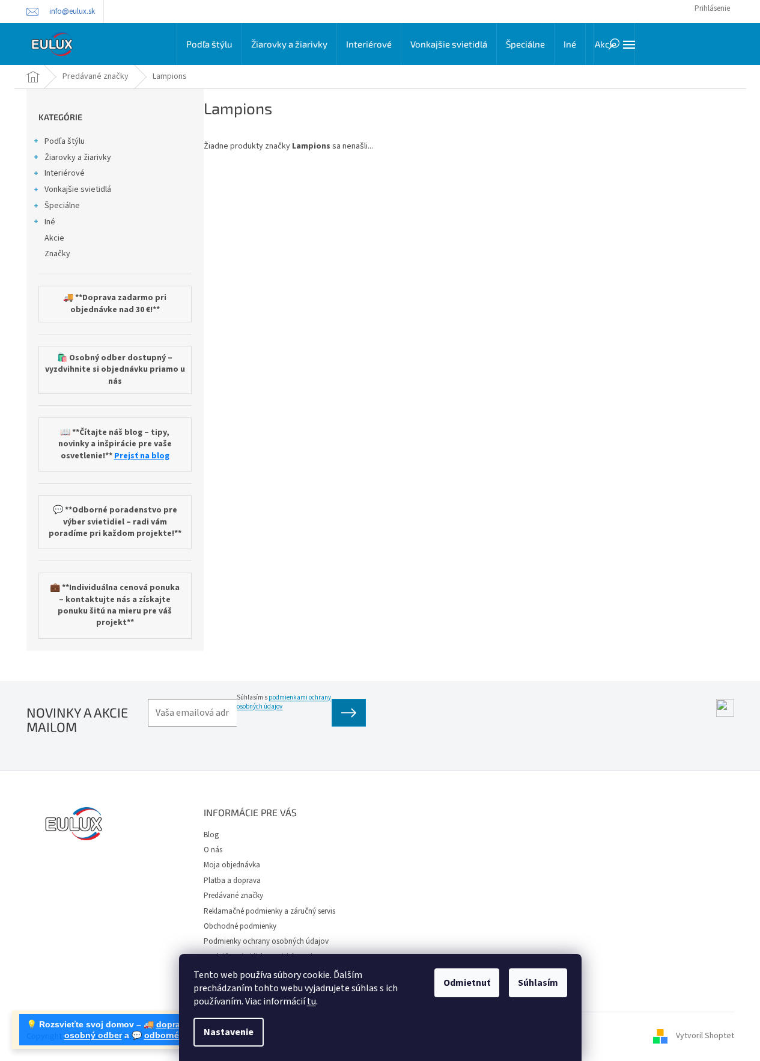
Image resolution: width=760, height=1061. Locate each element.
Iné (49, 222)
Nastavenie (229, 1032)
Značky (57, 254)
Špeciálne (62, 206)
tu (311, 1001)
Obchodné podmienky (240, 926)
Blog (211, 834)
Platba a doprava (232, 880)
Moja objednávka (232, 865)
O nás (213, 849)
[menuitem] (209, 44)
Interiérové (64, 173)
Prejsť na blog (141, 456)
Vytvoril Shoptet (705, 1036)
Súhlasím (538, 982)
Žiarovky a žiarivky (77, 158)
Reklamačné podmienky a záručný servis (269, 911)
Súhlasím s (284, 702)
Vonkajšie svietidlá (77, 189)
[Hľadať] (614, 44)
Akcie (54, 238)
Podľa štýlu (64, 141)
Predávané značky (233, 895)
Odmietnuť (466, 982)
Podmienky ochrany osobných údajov (266, 941)
